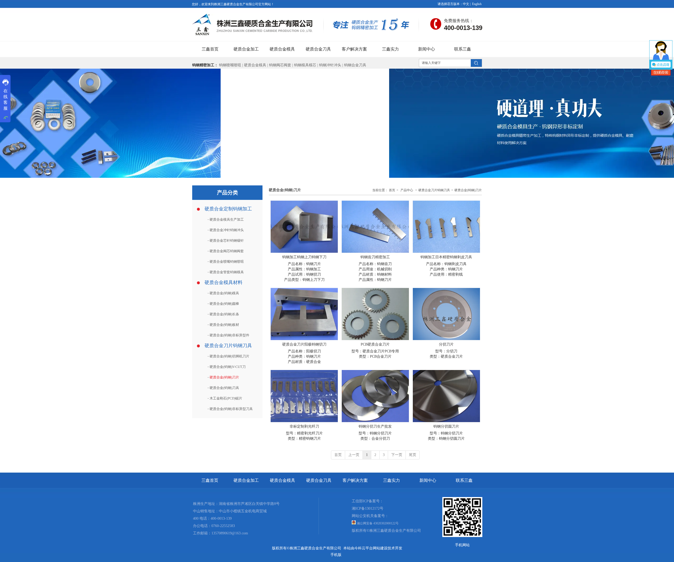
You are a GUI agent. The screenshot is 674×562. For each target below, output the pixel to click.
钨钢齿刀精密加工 (375, 257)
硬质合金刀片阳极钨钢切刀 (304, 344)
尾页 (412, 455)
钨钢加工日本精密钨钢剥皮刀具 (446, 257)
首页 (392, 190)
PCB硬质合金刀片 (375, 344)
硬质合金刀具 (318, 480)
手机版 (335, 555)
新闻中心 (427, 480)
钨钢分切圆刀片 (446, 426)
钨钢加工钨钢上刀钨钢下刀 (304, 257)
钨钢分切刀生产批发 (375, 426)
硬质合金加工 (246, 480)
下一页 (396, 455)
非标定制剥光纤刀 (304, 426)
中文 (466, 4)
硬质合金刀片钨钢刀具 (434, 190)
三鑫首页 (209, 480)
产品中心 (406, 190)
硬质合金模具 (255, 65)
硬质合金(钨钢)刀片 (468, 190)
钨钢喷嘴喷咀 (230, 65)
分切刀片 (446, 344)
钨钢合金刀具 (355, 65)
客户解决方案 (355, 480)
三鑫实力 (391, 480)
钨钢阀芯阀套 (280, 65)
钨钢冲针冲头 (330, 65)
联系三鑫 (464, 480)
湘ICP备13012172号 (367, 508)
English (477, 4)
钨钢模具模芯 (305, 65)
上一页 (353, 455)
